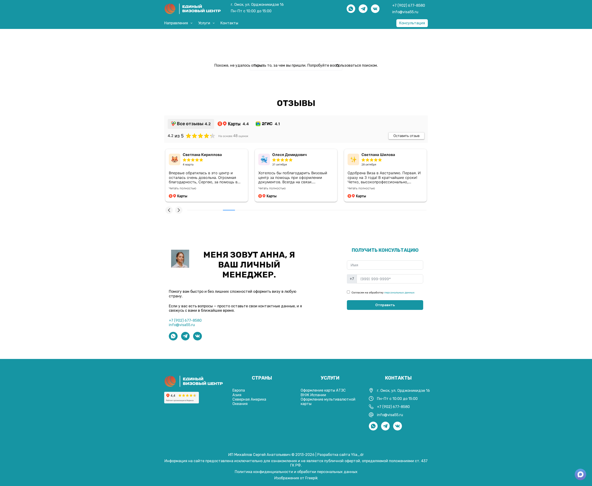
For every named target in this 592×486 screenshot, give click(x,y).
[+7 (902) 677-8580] (371, 406)
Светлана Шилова (378, 155)
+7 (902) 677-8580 (408, 5)
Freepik (311, 478)
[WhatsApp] (351, 8)
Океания (240, 404)
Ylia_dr (357, 454)
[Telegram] (363, 8)
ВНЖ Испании (313, 395)
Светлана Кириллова (202, 155)
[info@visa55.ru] (371, 414)
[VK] (375, 8)
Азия (236, 395)
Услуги (204, 23)
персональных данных (399, 292)
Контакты (229, 23)
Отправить (385, 305)
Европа (238, 390)
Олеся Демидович (289, 155)
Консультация (412, 23)
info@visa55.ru (405, 12)
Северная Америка (249, 399)
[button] (169, 210)
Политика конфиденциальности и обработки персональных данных (296, 472)
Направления (176, 23)
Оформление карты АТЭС (323, 390)
